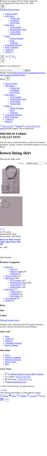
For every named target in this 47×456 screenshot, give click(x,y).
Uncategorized (11, 298)
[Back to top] (6, 400)
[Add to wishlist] (1, 230)
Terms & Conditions (13, 357)
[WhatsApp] (6, 390)
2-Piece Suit (15, 18)
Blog (7, 364)
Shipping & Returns (13, 360)
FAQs (7, 355)
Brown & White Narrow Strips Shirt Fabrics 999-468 (10, 242)
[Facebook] (1, 390)
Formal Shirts (15, 34)
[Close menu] (7, 78)
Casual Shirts (15, 32)
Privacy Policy (11, 362)
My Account (7, 126)
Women (8, 300)
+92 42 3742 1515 (32, 126)
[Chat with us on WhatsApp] (2, 400)
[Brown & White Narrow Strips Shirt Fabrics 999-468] (11, 195)
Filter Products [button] (6, 257)
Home (2, 128)
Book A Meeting (11, 47)
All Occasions (15, 27)
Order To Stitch (11, 14)
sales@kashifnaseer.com (16, 382)
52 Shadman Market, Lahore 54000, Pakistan (25, 374)
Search (27, 70)
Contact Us (9, 50)
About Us (9, 52)
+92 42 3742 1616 (23, 377)
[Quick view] (4, 230)
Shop (7, 336)
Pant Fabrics (15, 23)
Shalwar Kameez (17, 38)
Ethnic (7, 36)
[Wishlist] (10, 57)
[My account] (7, 57)
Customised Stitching (13, 45)
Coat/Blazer (14, 20)
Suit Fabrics (9, 16)
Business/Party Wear (18, 29)
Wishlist (19, 126)
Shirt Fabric (9, 25)
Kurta (12, 41)
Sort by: (21, 163)
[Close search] (2, 61)
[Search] (2, 57)
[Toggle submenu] (15, 86)
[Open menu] (2, 6)
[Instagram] (3, 390)
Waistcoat (14, 43)
